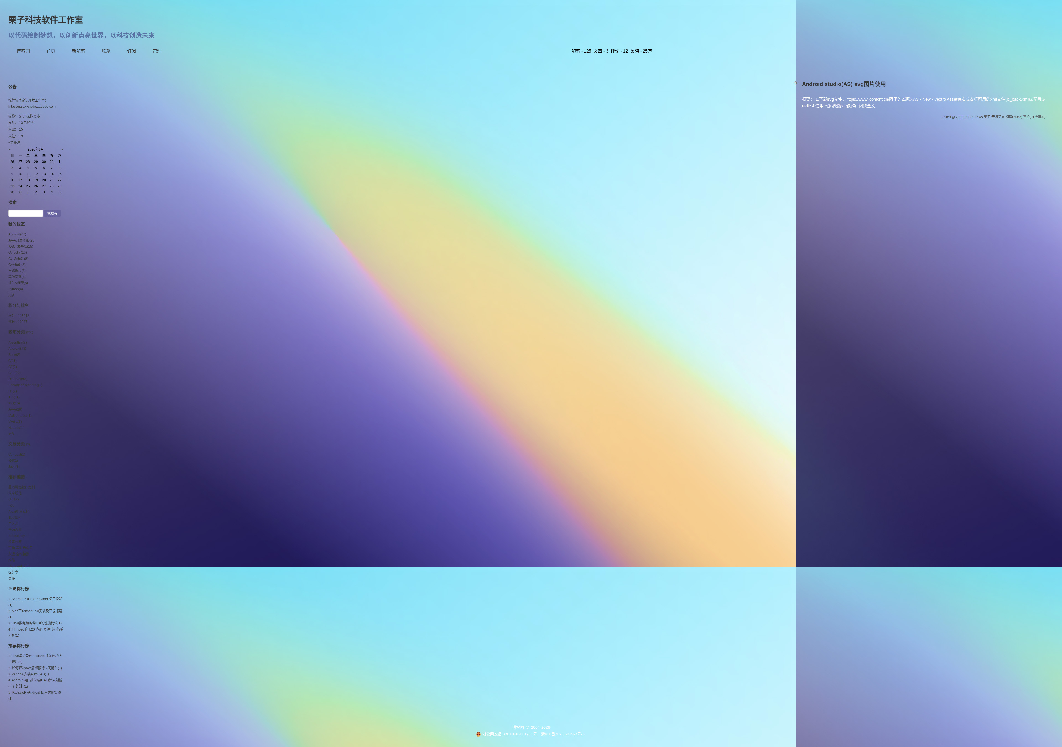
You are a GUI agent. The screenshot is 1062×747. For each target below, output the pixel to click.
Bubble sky (16, 536)
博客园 (23, 51)
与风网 (13, 524)
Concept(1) (16, 454)
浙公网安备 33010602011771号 (509, 734)
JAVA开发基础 (21, 240)
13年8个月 (27, 123)
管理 (157, 51)
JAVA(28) (15, 409)
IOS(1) (13, 461)
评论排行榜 (18, 588)
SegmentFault (18, 566)
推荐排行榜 (18, 645)
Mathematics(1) (20, 415)
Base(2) (14, 355)
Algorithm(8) (17, 342)
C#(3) (12, 367)
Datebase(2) (17, 379)
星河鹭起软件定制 (21, 487)
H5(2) (12, 391)
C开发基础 (18, 259)
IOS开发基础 (20, 246)
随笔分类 (16, 332)
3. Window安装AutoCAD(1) (28, 674)
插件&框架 (18, 283)
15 (21, 129)
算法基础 (17, 277)
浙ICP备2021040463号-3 (563, 734)
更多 (11, 295)
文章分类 (16, 444)
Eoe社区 (14, 518)
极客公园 (15, 542)
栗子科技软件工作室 (45, 19)
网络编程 (17, 271)
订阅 (131, 51)
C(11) (12, 361)
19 (21, 136)
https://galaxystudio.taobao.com (32, 106)
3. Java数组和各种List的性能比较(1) (35, 623)
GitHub (13, 499)
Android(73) (17, 349)
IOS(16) (14, 403)
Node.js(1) (16, 428)
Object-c (17, 253)
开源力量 (15, 530)
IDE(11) (14, 397)
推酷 (11, 560)
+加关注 (14, 143)
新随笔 (78, 51)
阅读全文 (867, 105)
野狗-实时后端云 (20, 548)
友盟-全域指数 (18, 554)
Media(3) (15, 422)
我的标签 (16, 224)
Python (15, 289)
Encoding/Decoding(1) (25, 385)
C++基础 (16, 265)
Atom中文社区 (18, 511)
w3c (11, 505)
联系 (106, 51)
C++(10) (14, 373)
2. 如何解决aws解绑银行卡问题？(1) (35, 668)
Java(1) (14, 467)
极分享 (13, 572)
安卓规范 (15, 493)
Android (17, 234)
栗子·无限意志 (29, 116)
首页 (50, 51)
